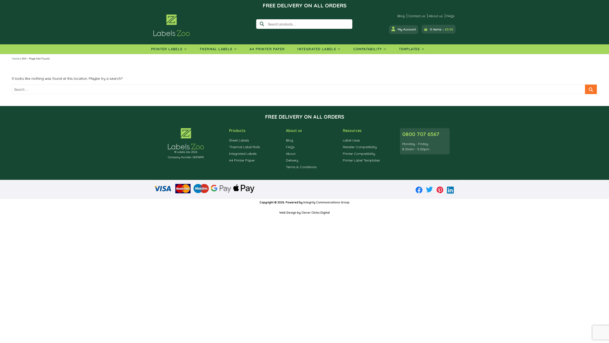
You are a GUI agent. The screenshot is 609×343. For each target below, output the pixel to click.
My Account (407, 29)
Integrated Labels (316, 49)
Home (16, 58)
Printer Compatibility (359, 153)
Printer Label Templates (361, 160)
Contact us (416, 16)
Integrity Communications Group (326, 202)
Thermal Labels (216, 49)
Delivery (292, 160)
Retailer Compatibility (360, 147)
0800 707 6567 (420, 134)
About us (436, 16)
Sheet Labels (239, 140)
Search (261, 24)
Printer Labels (167, 49)
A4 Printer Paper (267, 49)
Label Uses (351, 140)
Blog (401, 16)
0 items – (441, 29)
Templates (409, 49)
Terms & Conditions (301, 167)
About (290, 153)
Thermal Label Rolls (244, 147)
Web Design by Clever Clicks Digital (304, 212)
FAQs (450, 16)
